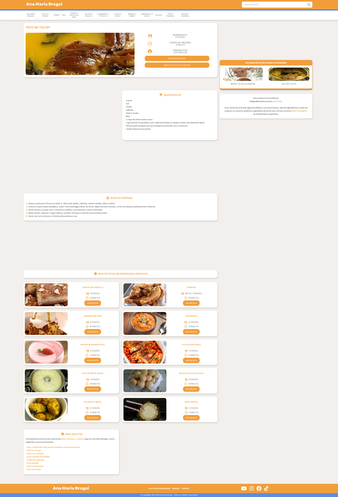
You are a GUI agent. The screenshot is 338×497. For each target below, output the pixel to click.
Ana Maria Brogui (31, 15)
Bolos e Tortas (45, 15)
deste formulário (299, 111)
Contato (185, 488)
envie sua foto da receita (177, 65)
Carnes (57, 15)
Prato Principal (170, 15)
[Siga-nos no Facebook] (258, 489)
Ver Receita (92, 303)
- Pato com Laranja (35, 453)
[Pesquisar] (309, 5)
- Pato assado (32, 463)
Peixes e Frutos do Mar (74, 15)
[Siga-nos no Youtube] (244, 489)
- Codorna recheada (35, 460)
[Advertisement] (71, 108)
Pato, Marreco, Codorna (72, 439)
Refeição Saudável (185, 15)
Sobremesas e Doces (147, 15)
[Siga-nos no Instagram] (251, 489)
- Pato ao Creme (33, 469)
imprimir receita (177, 58)
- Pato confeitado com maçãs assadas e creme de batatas (53, 447)
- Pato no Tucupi (33, 450)
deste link (277, 101)
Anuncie (175, 488)
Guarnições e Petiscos (103, 15)
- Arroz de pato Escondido (38, 456)
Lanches (158, 15)
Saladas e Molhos (88, 15)
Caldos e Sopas (118, 15)
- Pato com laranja (34, 466)
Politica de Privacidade (159, 488)
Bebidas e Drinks (132, 15)
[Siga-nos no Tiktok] (266, 489)
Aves (64, 15)
